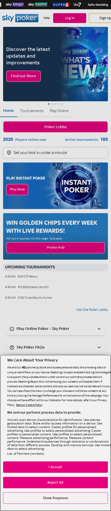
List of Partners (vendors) (25, 453)
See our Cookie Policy (29, 405)
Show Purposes (55, 498)
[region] (55, 433)
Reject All (55, 482)
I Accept (55, 467)
